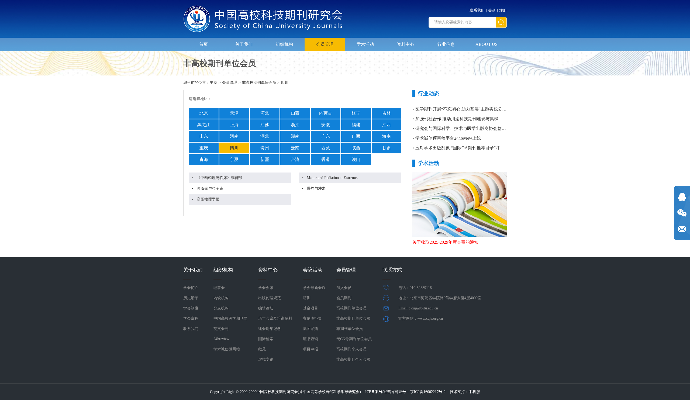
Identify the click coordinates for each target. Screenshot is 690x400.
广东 (325, 136)
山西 (295, 113)
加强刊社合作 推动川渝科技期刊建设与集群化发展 (463, 118)
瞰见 (262, 349)
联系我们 (477, 10)
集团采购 (310, 329)
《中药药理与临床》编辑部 (219, 178)
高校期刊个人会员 (351, 349)
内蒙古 (325, 113)
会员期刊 (343, 298)
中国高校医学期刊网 (230, 318)
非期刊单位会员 (349, 329)
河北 (264, 113)
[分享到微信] (682, 213)
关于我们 (244, 44)
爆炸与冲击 (316, 189)
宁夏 (234, 159)
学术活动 (365, 44)
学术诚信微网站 (226, 349)
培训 (306, 298)
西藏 (325, 148)
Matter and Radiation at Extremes (332, 178)
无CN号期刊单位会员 (354, 339)
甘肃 (386, 148)
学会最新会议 (314, 288)
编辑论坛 (265, 308)
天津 (234, 113)
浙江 (295, 124)
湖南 (295, 136)
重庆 (203, 148)
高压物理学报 (208, 199)
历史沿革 (190, 298)
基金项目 (310, 308)
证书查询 (310, 339)
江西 (386, 124)
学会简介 (190, 288)
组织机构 (284, 44)
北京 (203, 113)
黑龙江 (203, 124)
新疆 (264, 159)
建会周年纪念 (269, 329)
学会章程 (190, 318)
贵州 (264, 148)
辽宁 (356, 113)
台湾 (295, 159)
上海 (234, 124)
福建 (356, 124)
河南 (234, 136)
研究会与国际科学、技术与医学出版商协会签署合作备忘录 (471, 128)
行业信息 (446, 44)
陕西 (356, 148)
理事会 (219, 288)
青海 (203, 159)
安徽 (325, 124)
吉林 (386, 113)
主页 (213, 83)
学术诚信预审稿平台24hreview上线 (448, 138)
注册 (503, 10)
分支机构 (221, 308)
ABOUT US (486, 44)
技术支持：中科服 (465, 392)
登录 (492, 10)
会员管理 (324, 44)
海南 (386, 136)
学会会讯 (265, 288)
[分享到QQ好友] (682, 197)
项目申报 (310, 349)
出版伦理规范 (269, 298)
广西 (356, 136)
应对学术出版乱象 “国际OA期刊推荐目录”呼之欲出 (464, 148)
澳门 (356, 159)
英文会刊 (221, 329)
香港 (325, 159)
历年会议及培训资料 (275, 318)
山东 (203, 136)
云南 (295, 148)
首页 (203, 44)
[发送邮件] (682, 229)
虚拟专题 (265, 359)
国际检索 (265, 339)
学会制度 (190, 308)
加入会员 (343, 288)
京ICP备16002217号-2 (428, 392)
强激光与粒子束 (210, 189)
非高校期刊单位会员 (259, 83)
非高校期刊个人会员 (353, 359)
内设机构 (221, 298)
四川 (284, 83)
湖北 (264, 136)
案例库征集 (312, 318)
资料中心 (405, 44)
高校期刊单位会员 (351, 308)
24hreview (221, 339)
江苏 (264, 124)
